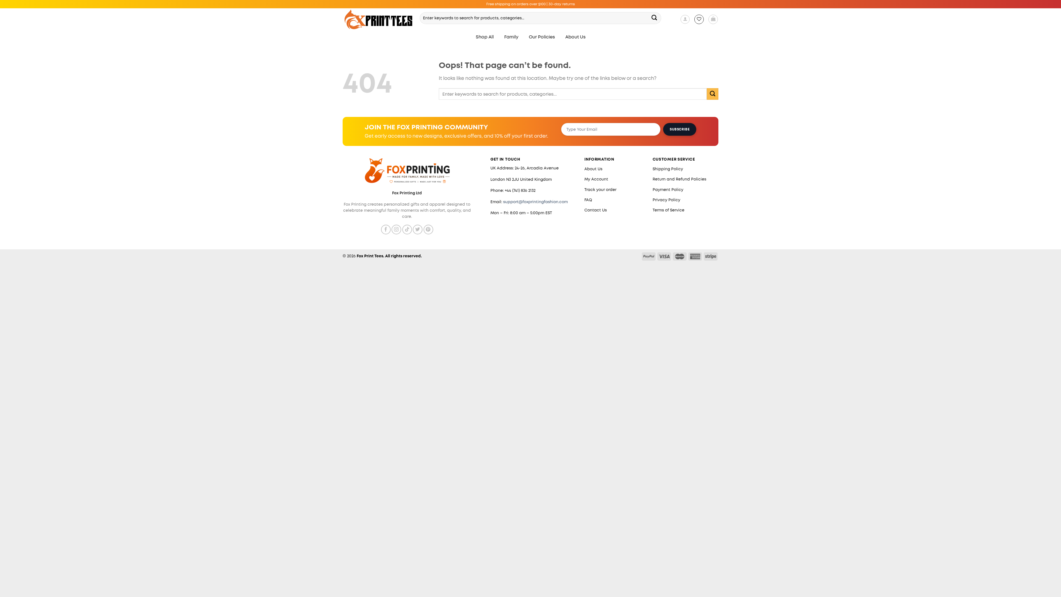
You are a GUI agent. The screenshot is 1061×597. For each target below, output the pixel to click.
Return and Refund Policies (679, 179)
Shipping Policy (668, 169)
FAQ (588, 200)
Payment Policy (668, 189)
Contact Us (595, 210)
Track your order (600, 189)
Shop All (485, 37)
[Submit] (654, 18)
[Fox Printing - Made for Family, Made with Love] (379, 19)
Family (511, 37)
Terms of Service (668, 210)
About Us (575, 37)
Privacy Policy (666, 200)
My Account (596, 179)
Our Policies (542, 37)
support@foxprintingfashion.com (535, 202)
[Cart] (713, 19)
